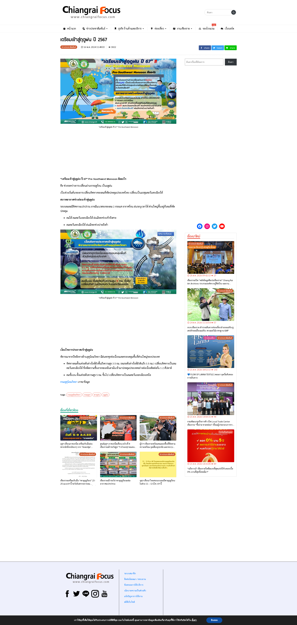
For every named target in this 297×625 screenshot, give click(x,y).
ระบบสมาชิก (130, 573)
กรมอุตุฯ (87, 394)
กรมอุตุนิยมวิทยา (68, 381)
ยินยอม (214, 620)
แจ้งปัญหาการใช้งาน (133, 596)
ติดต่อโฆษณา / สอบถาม (135, 579)
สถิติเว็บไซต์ (129, 601)
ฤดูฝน (105, 394)
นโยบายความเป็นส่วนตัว (135, 590)
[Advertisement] (118, 152)
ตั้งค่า (194, 620)
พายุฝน (97, 394)
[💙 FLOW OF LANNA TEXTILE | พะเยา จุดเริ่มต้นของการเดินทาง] (210, 351)
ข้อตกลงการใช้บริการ (133, 584)
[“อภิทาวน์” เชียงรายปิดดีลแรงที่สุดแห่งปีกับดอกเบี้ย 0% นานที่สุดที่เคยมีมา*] (210, 445)
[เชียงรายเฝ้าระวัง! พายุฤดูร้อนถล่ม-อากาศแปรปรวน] (118, 464)
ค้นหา (230, 62)
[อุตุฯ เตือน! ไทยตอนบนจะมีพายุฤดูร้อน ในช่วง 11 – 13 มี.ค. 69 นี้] (158, 464)
